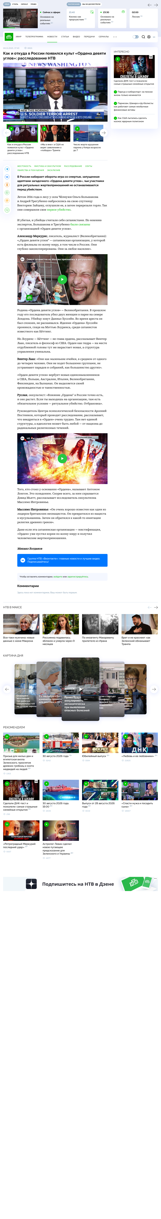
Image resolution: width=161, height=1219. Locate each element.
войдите (57, 577)
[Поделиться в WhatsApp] (7, 192)
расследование (73, 166)
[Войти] (148, 36)
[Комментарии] (7, 210)
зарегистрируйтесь (77, 577)
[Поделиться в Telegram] (7, 169)
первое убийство (59, 210)
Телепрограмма (34, 37)
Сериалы (104, 37)
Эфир (18, 37)
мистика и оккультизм (47, 166)
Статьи (65, 37)
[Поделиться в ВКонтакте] (7, 177)
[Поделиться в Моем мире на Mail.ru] (7, 200)
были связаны (80, 224)
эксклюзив (53, 170)
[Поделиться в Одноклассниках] (7, 184)
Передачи (89, 37)
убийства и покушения (30, 170)
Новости (52, 37)
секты (88, 166)
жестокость (24, 166)
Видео (76, 37)
